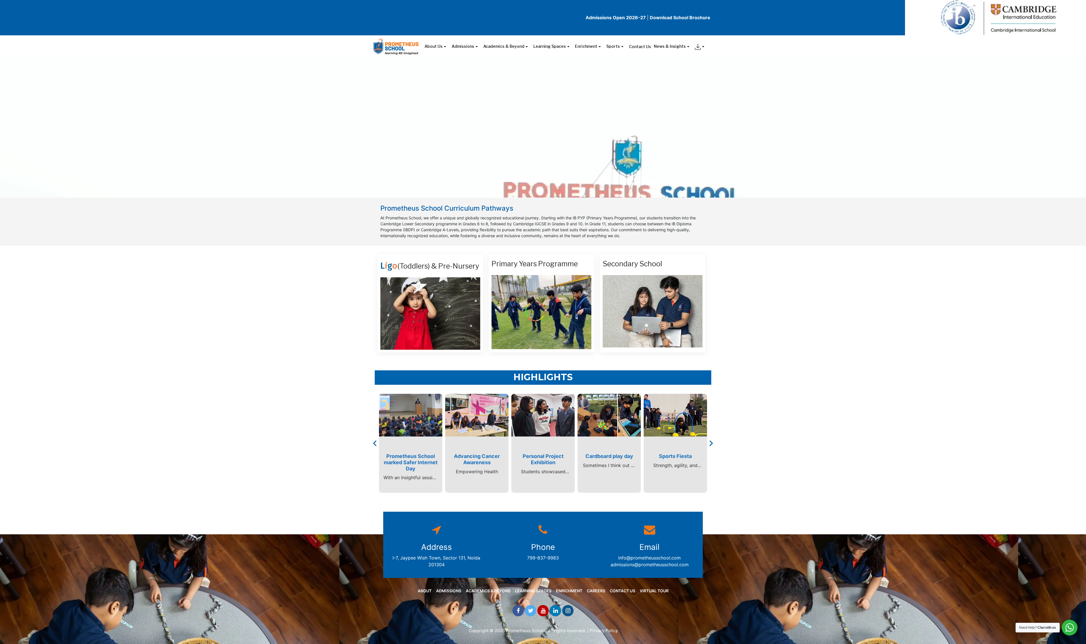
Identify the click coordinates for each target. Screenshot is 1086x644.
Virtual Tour (654, 590)
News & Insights (670, 46)
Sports (613, 46)
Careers (596, 590)
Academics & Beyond (503, 46)
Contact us (622, 590)
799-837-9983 (543, 558)
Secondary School (632, 264)
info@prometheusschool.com (649, 558)
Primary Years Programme (535, 264)
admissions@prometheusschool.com (650, 564)
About (425, 590)
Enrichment (586, 46)
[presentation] (374, 443)
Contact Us (640, 46)
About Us (434, 46)
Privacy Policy (604, 630)
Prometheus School (526, 630)
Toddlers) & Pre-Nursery (439, 266)
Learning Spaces (549, 46)
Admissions (463, 46)
